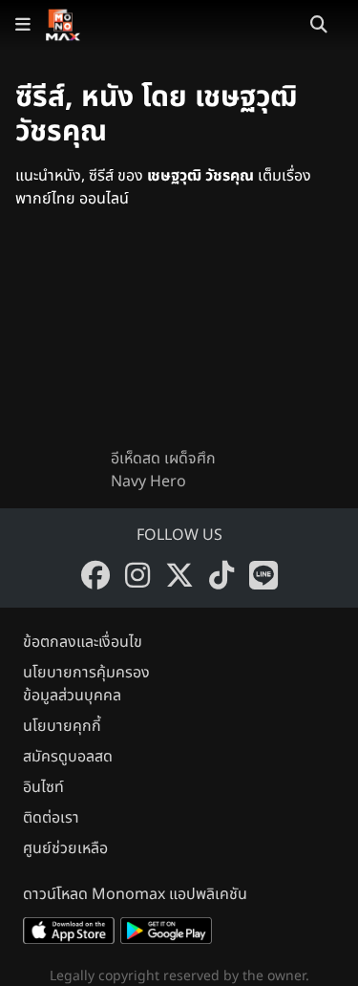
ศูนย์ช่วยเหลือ (65, 848)
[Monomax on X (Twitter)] (179, 575)
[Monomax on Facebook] (95, 575)
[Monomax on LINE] (263, 575)
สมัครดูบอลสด (68, 756)
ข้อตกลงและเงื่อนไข (82, 642)
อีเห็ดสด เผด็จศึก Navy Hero (163, 470)
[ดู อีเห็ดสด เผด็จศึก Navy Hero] (179, 344)
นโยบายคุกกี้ (62, 726)
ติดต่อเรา (51, 817)
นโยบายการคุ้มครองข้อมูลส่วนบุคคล (86, 684)
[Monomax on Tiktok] (221, 575)
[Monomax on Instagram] (137, 575)
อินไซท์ (43, 787)
